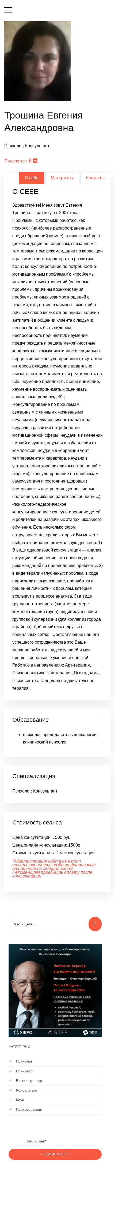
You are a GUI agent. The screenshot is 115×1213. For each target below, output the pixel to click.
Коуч (19, 1100)
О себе (32, 177)
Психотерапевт (29, 1109)
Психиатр (24, 1071)
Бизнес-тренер (28, 1081)
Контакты (95, 177)
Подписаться (55, 1154)
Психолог (23, 1061)
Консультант (26, 1090)
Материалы (62, 177)
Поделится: (15, 161)
